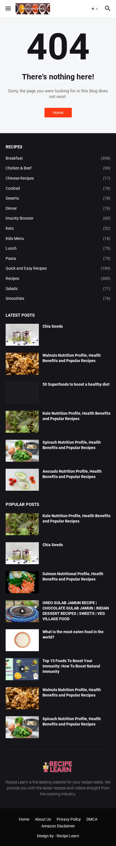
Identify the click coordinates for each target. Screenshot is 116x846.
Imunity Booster (58, 218)
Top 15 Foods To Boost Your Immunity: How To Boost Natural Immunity (71, 666)
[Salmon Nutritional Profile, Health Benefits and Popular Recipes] (22, 582)
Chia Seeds (53, 326)
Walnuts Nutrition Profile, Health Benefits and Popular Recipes (72, 358)
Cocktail (58, 188)
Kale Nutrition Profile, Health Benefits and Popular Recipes (76, 416)
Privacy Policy (69, 819)
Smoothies (58, 298)
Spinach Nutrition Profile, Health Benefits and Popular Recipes (72, 445)
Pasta (58, 258)
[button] (7, 9)
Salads (58, 288)
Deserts (58, 198)
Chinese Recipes (58, 178)
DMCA (91, 819)
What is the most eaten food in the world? (73, 634)
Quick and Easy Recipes (58, 268)
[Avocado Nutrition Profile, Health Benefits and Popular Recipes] (22, 480)
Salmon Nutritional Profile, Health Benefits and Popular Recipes (73, 576)
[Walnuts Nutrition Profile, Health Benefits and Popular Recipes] (22, 364)
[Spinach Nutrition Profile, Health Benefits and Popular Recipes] (22, 451)
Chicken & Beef (58, 168)
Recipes (58, 278)
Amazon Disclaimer (58, 826)
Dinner (58, 208)
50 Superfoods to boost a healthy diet (76, 384)
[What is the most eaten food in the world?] (22, 640)
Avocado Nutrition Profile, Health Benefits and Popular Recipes (72, 474)
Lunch (58, 248)
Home (58, 112)
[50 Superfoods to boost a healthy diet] (22, 393)
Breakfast (58, 158)
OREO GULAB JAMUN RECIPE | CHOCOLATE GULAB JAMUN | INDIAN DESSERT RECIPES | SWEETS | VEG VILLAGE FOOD (76, 611)
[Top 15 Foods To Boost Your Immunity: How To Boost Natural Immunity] (22, 669)
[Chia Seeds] (22, 335)
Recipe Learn (68, 836)
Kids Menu (58, 238)
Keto (58, 228)
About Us (43, 819)
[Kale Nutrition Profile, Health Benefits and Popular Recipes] (22, 422)
